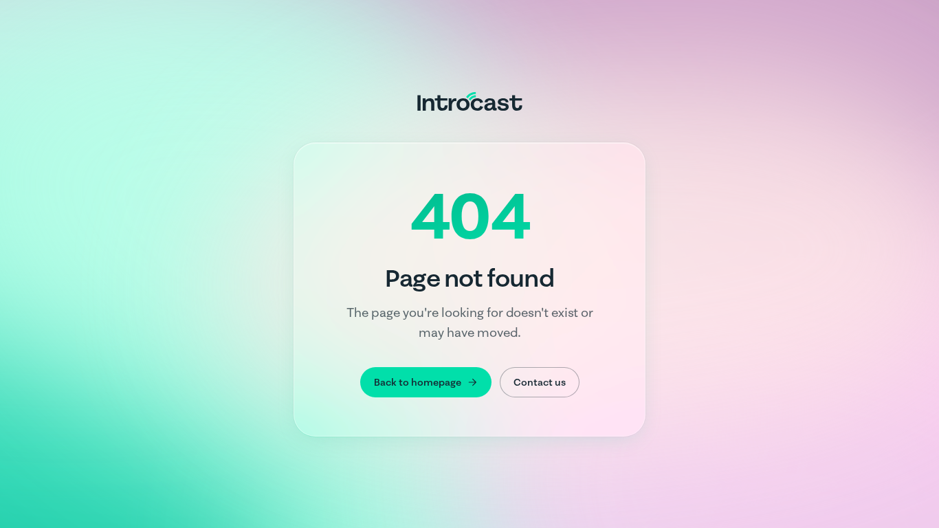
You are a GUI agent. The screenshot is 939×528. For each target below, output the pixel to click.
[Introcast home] (470, 101)
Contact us (539, 382)
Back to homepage (417, 382)
